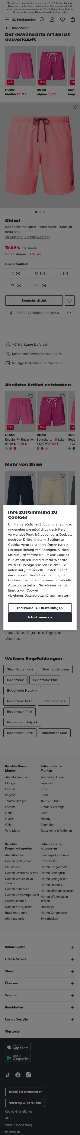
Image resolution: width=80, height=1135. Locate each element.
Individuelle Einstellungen (40, 608)
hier (60, 585)
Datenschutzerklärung (40, 595)
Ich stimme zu (40, 617)
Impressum (63, 595)
